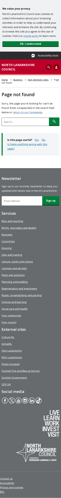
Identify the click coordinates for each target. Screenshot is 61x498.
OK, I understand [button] (30, 43)
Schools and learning (14, 302)
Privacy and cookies (11, 487)
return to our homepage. (28, 112)
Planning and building (15, 282)
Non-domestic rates (38, 79)
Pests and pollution (13, 275)
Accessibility (7, 483)
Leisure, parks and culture (17, 261)
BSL (2, 492)
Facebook (5, 401)
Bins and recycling (12, 221)
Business (18, 79)
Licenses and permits (14, 268)
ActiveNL (7, 344)
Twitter (11, 401)
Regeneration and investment (19, 288)
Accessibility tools (48, 55)
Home (5, 79)
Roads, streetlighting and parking (22, 295)
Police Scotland (10, 364)
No (43, 140)
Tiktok (38, 401)
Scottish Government (14, 377)
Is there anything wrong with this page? (27, 146)
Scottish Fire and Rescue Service (21, 371)
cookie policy (31, 36)
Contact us (6, 478)
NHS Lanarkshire (12, 357)
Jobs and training (12, 255)
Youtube (18, 401)
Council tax (8, 241)
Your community (11, 315)
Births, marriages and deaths (19, 228)
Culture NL (8, 337)
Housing (7, 248)
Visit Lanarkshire (12, 350)
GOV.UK (6, 384)
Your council (9, 322)
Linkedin (31, 401)
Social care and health (15, 309)
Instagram (24, 401)
